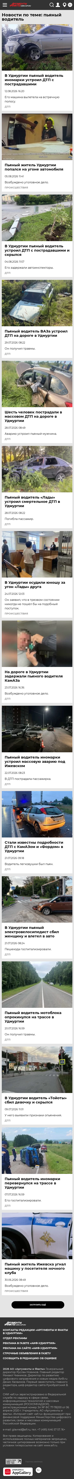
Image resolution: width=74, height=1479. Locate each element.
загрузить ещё (38, 1305)
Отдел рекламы (15, 1338)
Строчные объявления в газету (27, 1353)
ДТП (7, 106)
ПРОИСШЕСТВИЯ (16, 187)
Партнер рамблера (33, 1462)
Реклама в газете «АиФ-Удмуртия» (29, 1343)
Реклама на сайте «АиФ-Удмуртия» (30, 1348)
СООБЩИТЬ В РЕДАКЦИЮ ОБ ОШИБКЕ (30, 1358)
